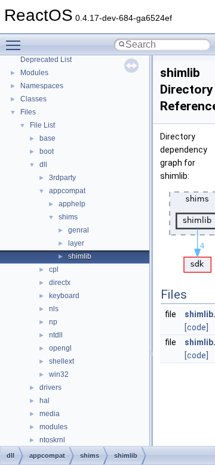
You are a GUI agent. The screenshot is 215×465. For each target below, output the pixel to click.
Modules (34, 73)
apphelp (72, 204)
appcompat (67, 191)
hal (44, 400)
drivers (50, 387)
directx (59, 282)
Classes (33, 99)
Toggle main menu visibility (15, 44)
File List (42, 125)
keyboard (64, 296)
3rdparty (62, 177)
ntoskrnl (52, 440)
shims (68, 217)
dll (43, 164)
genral (78, 230)
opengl (60, 348)
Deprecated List (46, 59)
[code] (196, 327)
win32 (59, 374)
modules (53, 427)
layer (76, 243)
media (49, 414)
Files (28, 112)
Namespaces (41, 86)
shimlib (79, 256)
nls (54, 309)
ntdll (56, 335)
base (47, 138)
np (53, 322)
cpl (54, 269)
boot (46, 151)
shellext (61, 361)
